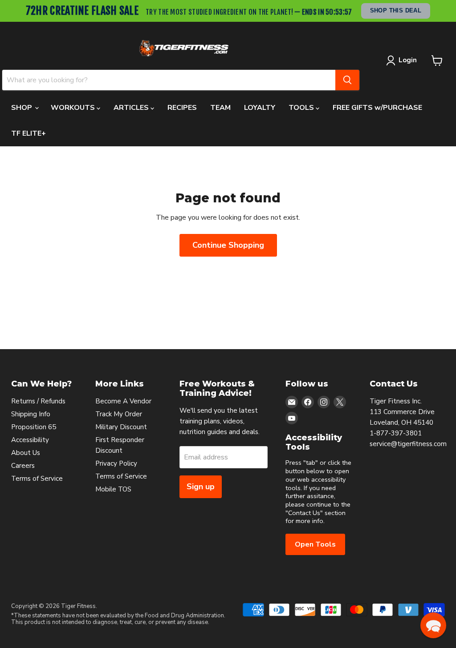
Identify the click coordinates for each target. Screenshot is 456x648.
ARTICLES (132, 108)
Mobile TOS (113, 489)
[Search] (347, 80)
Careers (23, 465)
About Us (25, 452)
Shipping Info (30, 414)
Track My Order (118, 414)
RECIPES (182, 108)
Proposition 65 (33, 427)
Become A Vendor (123, 401)
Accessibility (30, 439)
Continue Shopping (228, 245)
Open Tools (315, 544)
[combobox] (168, 80)
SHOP (22, 108)
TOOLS (302, 108)
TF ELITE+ (28, 133)
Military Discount (121, 427)
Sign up (201, 486)
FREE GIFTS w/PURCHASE (377, 108)
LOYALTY (259, 108)
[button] (433, 625)
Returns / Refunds (38, 401)
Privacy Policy (116, 463)
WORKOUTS (74, 108)
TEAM (220, 108)
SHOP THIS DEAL (396, 10)
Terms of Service (37, 478)
